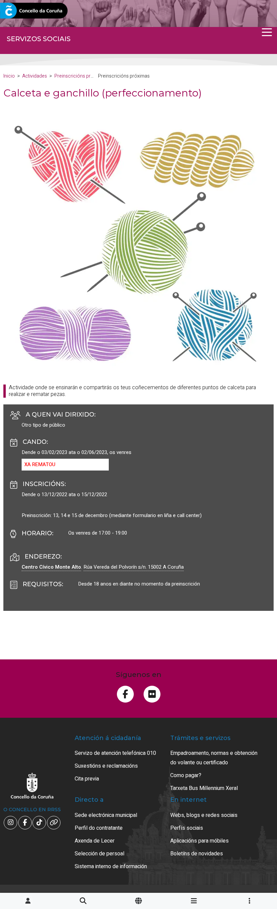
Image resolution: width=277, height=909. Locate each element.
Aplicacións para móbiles (199, 841)
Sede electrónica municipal (106, 815)
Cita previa (87, 779)
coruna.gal (21, 10)
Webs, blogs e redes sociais (203, 815)
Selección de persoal (99, 854)
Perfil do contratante (99, 828)
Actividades (34, 76)
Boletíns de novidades (196, 854)
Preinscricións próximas (80, 76)
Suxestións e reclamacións (106, 766)
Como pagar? (185, 775)
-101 (253, 851)
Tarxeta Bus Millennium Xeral (204, 788)
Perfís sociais (186, 828)
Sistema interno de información (111, 866)
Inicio (9, 76)
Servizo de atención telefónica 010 (115, 753)
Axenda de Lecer (95, 841)
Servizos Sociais (39, 39)
